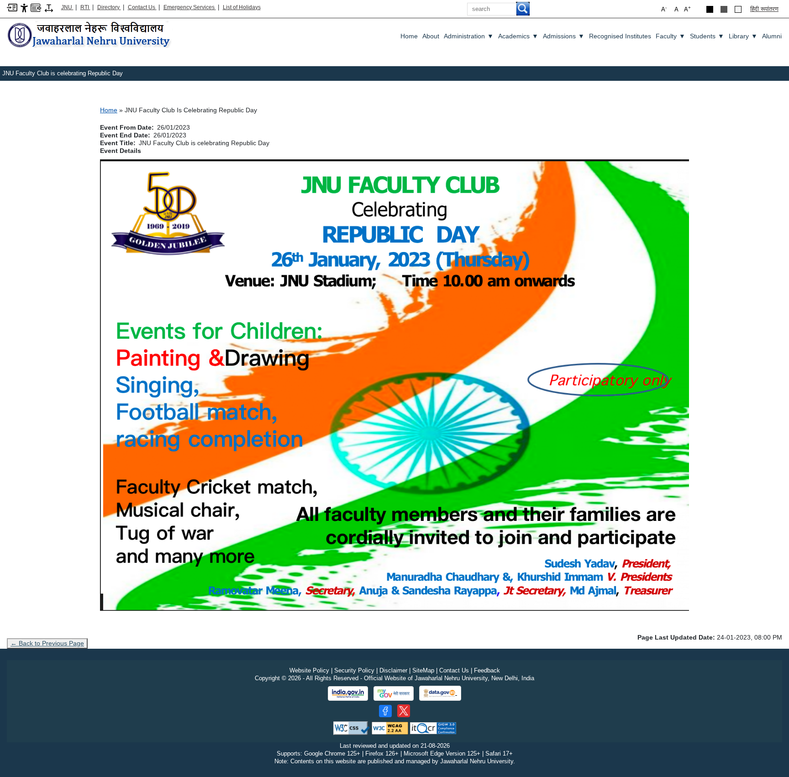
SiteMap (423, 670)
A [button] (687, 9)
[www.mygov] (393, 693)
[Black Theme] (709, 9)
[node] (90, 35)
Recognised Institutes (620, 36)
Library (743, 36)
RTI (85, 7)
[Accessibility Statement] (24, 7)
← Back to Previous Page (47, 643)
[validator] (351, 727)
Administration (469, 36)
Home (409, 36)
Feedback (487, 670)
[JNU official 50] (403, 710)
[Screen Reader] (36, 7)
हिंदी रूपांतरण (764, 8)
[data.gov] (440, 693)
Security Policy (354, 670)
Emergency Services (189, 7)
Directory (109, 7)
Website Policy (309, 670)
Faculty (670, 36)
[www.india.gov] (348, 693)
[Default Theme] (738, 9)
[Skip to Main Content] (12, 7)
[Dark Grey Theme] (724, 9)
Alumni (772, 36)
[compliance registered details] (433, 727)
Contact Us (142, 7)
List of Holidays (242, 7)
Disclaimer (393, 670)
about (430, 36)
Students (707, 36)
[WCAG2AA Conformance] (390, 727)
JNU (67, 7)
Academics (518, 36)
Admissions (563, 36)
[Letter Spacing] (48, 7)
